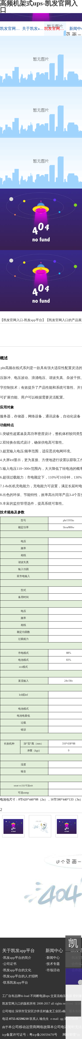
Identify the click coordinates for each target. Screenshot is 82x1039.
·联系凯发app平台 (15, 982)
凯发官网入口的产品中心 (55, 28)
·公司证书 (9, 964)
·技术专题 (52, 964)
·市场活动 (52, 970)
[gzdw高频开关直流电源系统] (13, 826)
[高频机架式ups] (67, 826)
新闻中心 (54, 950)
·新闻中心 (52, 957)
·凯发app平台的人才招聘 (20, 976)
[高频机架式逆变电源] (40, 826)
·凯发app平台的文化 (16, 970)
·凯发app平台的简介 (16, 957)
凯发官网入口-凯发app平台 (11, 28)
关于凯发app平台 (33, 28)
